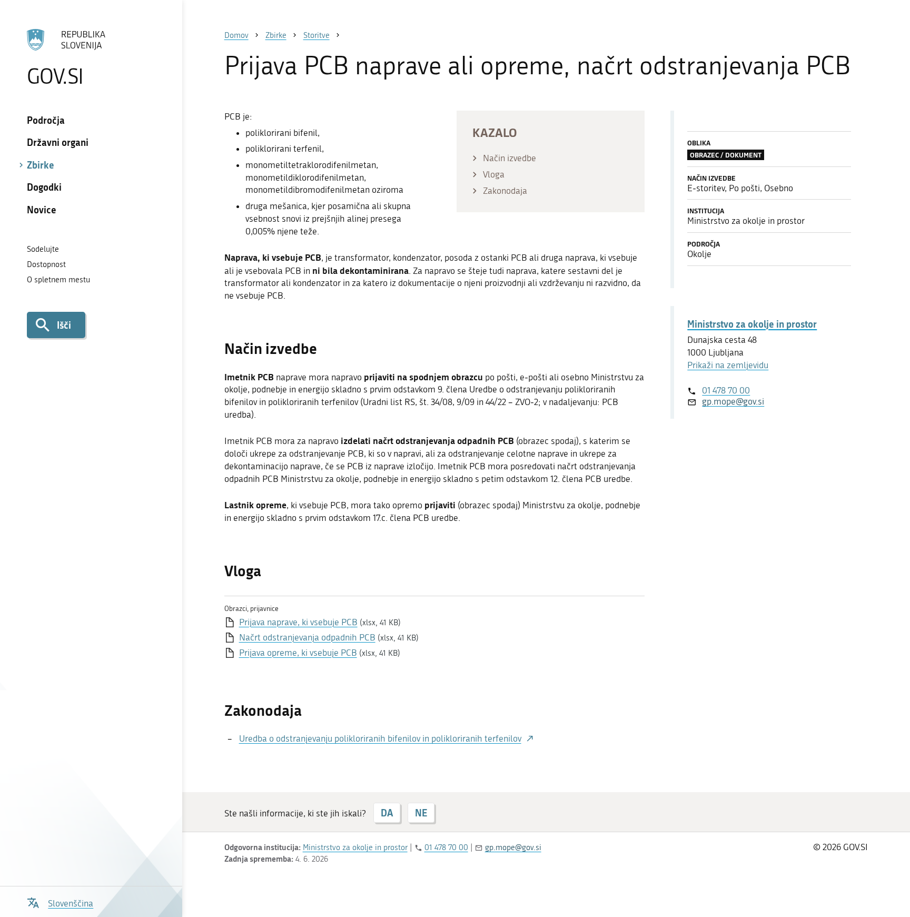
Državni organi (57, 142)
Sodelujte (43, 249)
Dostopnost (46, 264)
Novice (41, 209)
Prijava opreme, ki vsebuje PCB (298, 652)
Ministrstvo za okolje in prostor (752, 324)
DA (387, 813)
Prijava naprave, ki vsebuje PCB (298, 622)
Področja (46, 120)
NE (421, 813)
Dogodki (44, 187)
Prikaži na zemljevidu (727, 365)
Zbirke (40, 165)
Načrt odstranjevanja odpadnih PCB (307, 637)
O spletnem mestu (58, 279)
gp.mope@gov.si (733, 401)
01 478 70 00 (726, 390)
